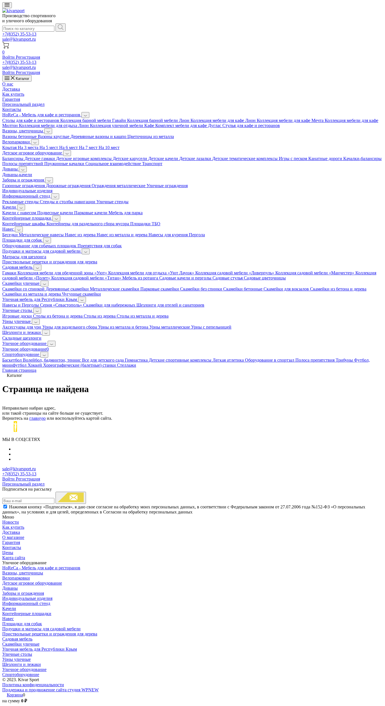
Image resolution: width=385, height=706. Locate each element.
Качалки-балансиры (362, 158)
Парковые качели (91, 212)
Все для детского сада (103, 360)
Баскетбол (12, 360)
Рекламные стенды (21, 201)
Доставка (11, 89)
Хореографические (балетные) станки (80, 365)
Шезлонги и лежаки (22, 332)
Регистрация (28, 57)
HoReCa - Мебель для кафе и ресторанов (41, 114)
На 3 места (28, 147)
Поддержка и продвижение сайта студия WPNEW (50, 689)
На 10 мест (109, 147)
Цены (7, 552)
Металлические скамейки (115, 289)
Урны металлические (170, 327)
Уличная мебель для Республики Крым (40, 299)
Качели (9, 207)
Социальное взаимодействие (113, 163)
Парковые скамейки (160, 289)
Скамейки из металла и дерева (32, 294)
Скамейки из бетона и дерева (338, 289)
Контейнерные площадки (27, 218)
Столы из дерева (100, 316)
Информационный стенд (26, 196)
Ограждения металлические (119, 185)
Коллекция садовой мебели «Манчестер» (315, 272)
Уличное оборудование (25, 343)
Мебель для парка (126, 212)
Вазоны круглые (54, 136)
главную (37, 418)
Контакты (11, 109)
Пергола (197, 234)
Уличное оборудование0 (25, 349)
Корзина (15, 694)
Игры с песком (293, 158)
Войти (9, 57)
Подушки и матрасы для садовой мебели (42, 251)
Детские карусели (130, 158)
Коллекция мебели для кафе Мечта (291, 120)
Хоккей (35, 365)
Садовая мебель (18, 267)
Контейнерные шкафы (24, 223)
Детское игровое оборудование (32, 152)
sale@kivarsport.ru (19, 39)
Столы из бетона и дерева (58, 316)
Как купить (13, 94)
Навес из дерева (81, 234)
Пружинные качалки (64, 163)
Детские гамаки (40, 158)
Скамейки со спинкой (24, 289)
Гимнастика (137, 360)
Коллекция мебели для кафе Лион (224, 120)
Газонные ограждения (24, 185)
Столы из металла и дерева (143, 316)
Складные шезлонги (21, 338)
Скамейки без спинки (201, 289)
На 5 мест (49, 147)
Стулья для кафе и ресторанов (251, 125)
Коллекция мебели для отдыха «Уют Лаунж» (151, 272)
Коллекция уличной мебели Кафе (122, 125)
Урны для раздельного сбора (70, 327)
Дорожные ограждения (69, 185)
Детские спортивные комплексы (181, 360)
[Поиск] (61, 27)
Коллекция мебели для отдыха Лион (54, 125)
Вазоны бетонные (20, 136)
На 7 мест (89, 147)
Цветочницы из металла (150, 136)
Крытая (10, 147)
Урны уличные (17, 321)
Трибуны (345, 360)
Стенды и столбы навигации (68, 201)
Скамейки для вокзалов (287, 289)
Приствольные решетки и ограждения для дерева (49, 261)
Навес (8, 229)
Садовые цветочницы (265, 278)
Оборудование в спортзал (270, 360)
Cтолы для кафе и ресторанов (31, 120)
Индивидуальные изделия (27, 190)
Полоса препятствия (315, 360)
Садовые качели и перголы (186, 278)
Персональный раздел (23, 104)
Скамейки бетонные (243, 289)
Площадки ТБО (145, 223)
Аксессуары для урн (22, 327)
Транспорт (152, 163)
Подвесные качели (55, 212)
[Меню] (7, 5)
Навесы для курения (169, 234)
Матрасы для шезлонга (24, 256)
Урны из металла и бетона (123, 327)
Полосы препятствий (23, 163)
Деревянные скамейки (68, 289)
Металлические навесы (42, 234)
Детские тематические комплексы (245, 158)
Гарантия (11, 99)
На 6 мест (69, 147)
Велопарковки (16, 141)
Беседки (10, 234)
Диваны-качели (17, 174)
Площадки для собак (22, 240)
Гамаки (9, 272)
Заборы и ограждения (23, 180)
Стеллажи (126, 365)
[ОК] (71, 498)
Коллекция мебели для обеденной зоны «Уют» (62, 272)
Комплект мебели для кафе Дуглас (188, 125)
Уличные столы (17, 310)
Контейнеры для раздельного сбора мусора (88, 223)
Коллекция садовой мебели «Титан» (86, 278)
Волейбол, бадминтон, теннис (52, 360)
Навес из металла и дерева (123, 234)
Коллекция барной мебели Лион (159, 120)
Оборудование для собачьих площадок (40, 245)
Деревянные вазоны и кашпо (98, 136)
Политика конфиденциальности (33, 684)
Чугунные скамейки (81, 294)
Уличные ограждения (167, 185)
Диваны (10, 169)
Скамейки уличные (21, 283)
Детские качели (163, 158)
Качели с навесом (19, 212)
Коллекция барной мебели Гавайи (93, 120)
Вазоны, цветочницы (23, 130)
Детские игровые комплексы (84, 158)
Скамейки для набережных (109, 305)
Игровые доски (17, 316)
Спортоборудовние (21, 354)
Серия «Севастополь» (61, 305)
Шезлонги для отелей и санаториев (170, 305)
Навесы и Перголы (21, 305)
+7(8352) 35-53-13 (19, 34)
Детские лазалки (195, 158)
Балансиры (13, 158)
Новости (10, 522)
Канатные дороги (325, 158)
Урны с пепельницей (211, 327)
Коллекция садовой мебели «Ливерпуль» (235, 272)
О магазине (13, 537)
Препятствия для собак (100, 245)
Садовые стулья (228, 278)
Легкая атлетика (229, 360)
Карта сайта (13, 557)
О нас (7, 84)
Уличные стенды (112, 201)
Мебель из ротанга (140, 278)
